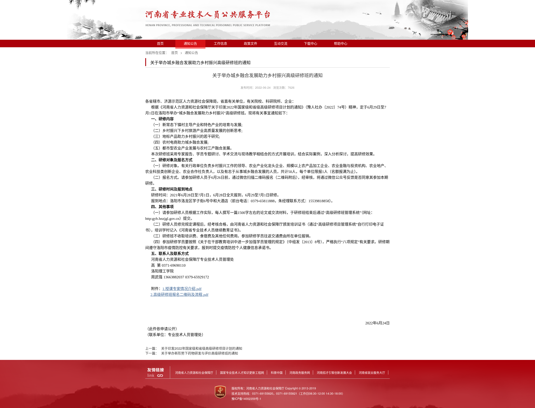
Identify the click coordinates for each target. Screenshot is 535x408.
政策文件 (250, 43)
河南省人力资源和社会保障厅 (194, 372)
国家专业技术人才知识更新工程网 (242, 372)
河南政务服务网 (299, 372)
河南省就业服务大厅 (372, 372)
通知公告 (190, 43)
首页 (160, 43)
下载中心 (310, 43)
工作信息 (220, 43)
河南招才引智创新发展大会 (334, 372)
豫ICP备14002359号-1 (246, 398)
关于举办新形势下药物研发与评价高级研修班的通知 (199, 353)
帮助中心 (340, 43)
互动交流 (280, 43)
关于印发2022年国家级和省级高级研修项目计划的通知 (201, 348)
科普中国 (277, 372)
